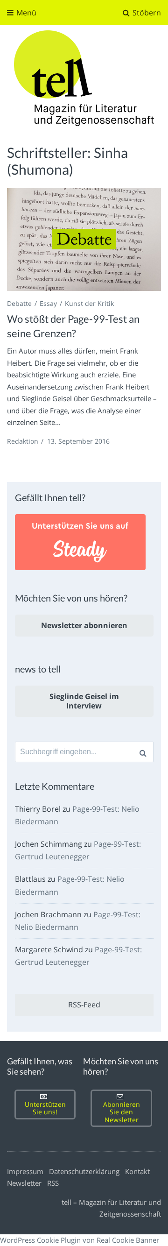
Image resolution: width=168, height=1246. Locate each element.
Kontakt (137, 1171)
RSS (53, 1183)
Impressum (25, 1171)
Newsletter (24, 1183)
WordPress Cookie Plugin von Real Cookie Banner (79, 1240)
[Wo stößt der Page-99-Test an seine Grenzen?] (84, 239)
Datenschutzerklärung (84, 1171)
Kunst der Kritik (89, 303)
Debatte (19, 303)
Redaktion (22, 441)
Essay (48, 303)
